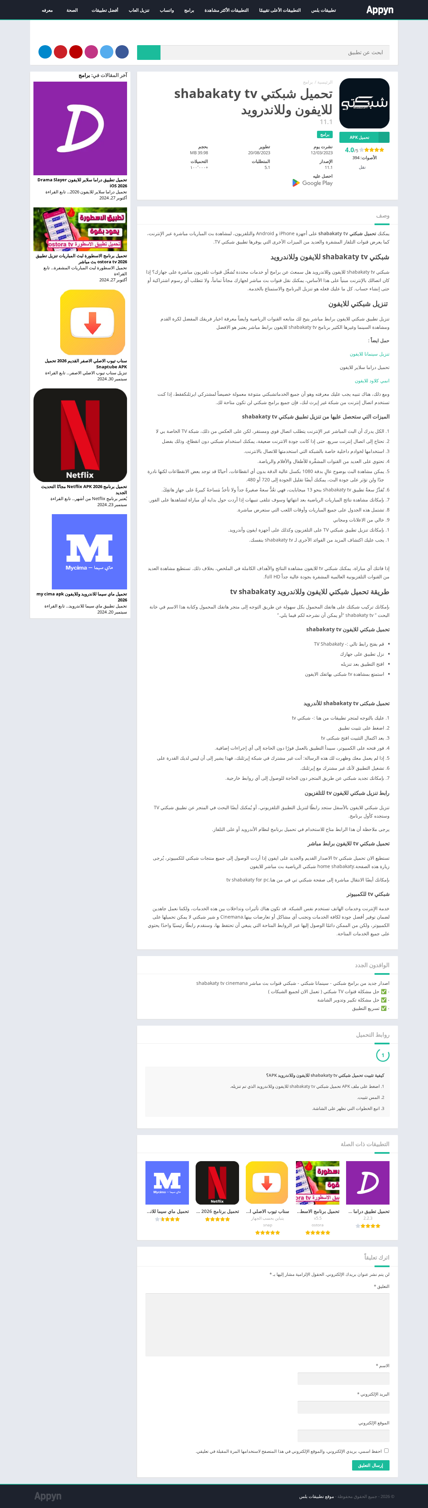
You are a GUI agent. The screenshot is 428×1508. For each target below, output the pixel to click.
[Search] (148, 52)
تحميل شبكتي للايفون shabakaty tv (250, 1056)
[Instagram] (91, 52)
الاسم (383, 1367)
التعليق (382, 1288)
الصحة (72, 10)
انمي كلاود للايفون (372, 380)
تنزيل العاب (139, 10)
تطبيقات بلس (323, 10)
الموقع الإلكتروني (374, 1424)
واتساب (167, 10)
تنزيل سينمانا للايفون (370, 354)
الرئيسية (325, 82)
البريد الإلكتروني (373, 1396)
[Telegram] (45, 52)
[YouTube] (76, 52)
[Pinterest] (60, 52)
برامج (189, 10)
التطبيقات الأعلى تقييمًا (280, 10)
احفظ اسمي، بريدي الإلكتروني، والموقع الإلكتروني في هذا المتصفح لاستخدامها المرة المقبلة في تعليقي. (289, 1453)
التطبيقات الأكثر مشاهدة (227, 10)
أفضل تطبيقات (105, 10)
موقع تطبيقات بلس (316, 1498)
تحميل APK (359, 137)
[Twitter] (106, 52)
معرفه (47, 10)
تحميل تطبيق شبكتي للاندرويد (342, 1056)
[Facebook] (122, 52)
